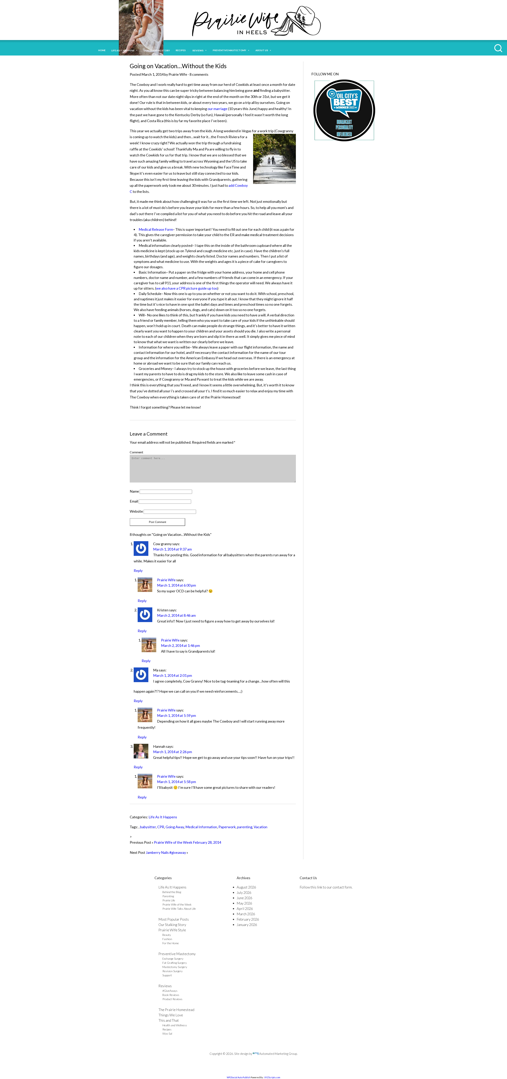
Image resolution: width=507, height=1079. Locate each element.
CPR (160, 827)
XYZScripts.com (272, 1077)
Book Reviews (170, 995)
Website (136, 511)
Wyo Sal (167, 1033)
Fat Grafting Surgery (174, 962)
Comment (136, 452)
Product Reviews (172, 999)
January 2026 (247, 924)
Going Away (175, 827)
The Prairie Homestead (176, 1009)
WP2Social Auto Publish (238, 1077)
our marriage (217, 108)
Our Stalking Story (172, 924)
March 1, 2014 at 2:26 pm (172, 752)
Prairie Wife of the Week (177, 904)
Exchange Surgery (172, 958)
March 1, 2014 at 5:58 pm (176, 781)
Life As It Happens (163, 817)
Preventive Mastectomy (229, 50)
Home (102, 50)
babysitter (148, 827)
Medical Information (201, 827)
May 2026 (244, 903)
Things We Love (170, 1015)
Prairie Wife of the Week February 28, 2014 (187, 842)
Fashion (167, 939)
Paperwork (227, 827)
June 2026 (244, 898)
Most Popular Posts (173, 919)
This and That (168, 1020)
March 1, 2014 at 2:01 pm (172, 675)
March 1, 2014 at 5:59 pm (176, 715)
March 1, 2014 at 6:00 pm (176, 585)
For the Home (170, 943)
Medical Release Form (156, 229)
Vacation (260, 827)
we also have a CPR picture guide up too (186, 288)
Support (167, 975)
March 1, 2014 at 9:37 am (172, 549)
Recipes (181, 50)
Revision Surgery (172, 971)
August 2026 (246, 887)
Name (134, 491)
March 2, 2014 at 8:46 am (176, 615)
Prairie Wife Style (172, 930)
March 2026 (246, 914)
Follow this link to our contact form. (326, 887)
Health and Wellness (174, 1025)
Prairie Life (168, 900)
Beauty (166, 934)
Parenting (168, 896)
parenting (244, 827)
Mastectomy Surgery (174, 967)
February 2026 (248, 919)
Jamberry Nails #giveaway (166, 852)
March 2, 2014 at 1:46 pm (180, 645)
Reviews (165, 986)
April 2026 (245, 908)
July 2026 (244, 892)
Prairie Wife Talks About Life (179, 908)
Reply (138, 570)
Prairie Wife (166, 580)
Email (134, 501)
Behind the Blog (171, 892)
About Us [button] (261, 50)
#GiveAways (169, 990)
